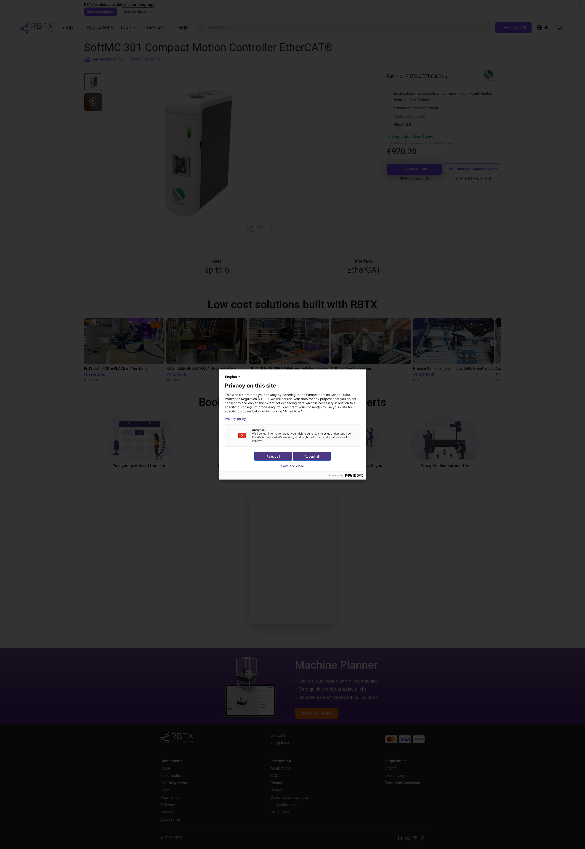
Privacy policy (235, 419)
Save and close (292, 466)
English (231, 377)
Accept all (312, 456)
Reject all (273, 456)
